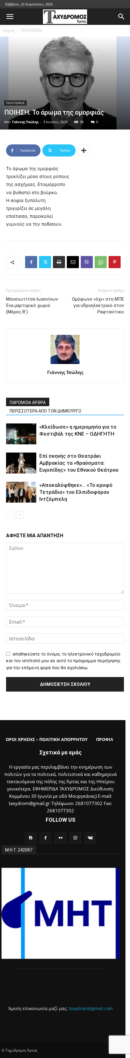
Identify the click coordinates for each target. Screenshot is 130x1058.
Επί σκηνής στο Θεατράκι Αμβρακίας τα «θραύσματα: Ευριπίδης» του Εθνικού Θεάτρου (79, 463)
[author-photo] (65, 363)
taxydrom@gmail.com (91, 1008)
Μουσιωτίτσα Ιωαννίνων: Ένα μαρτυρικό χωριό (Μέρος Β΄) (32, 305)
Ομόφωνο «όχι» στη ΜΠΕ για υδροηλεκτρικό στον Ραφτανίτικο (98, 305)
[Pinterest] (115, 262)
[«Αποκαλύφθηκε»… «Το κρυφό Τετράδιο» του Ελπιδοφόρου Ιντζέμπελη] (21, 492)
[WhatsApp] (101, 262)
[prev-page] (10, 514)
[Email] (73, 262)
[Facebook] (31, 262)
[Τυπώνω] (59, 262)
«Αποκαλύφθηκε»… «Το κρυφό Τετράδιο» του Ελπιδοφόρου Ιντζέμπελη (75, 492)
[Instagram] (75, 838)
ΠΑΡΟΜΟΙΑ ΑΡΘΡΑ (28, 402)
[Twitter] (45, 262)
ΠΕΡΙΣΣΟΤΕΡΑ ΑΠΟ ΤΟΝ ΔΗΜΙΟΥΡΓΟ (45, 411)
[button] (9, 16)
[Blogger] (31, 838)
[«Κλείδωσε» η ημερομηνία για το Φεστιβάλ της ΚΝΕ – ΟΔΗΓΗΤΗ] (21, 433)
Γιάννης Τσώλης (25, 122)
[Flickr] (60, 838)
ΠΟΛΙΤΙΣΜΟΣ (31, 30)
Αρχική (9, 30)
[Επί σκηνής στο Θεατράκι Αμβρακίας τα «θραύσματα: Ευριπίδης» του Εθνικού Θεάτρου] (21, 463)
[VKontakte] (90, 838)
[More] (83, 150)
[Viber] (87, 262)
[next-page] (19, 514)
